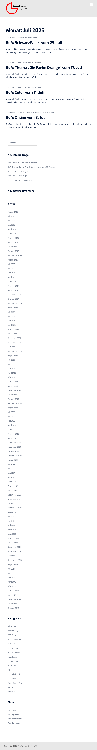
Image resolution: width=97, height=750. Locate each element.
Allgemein (12, 626)
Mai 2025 (11, 273)
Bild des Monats (31, 37)
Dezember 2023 (14, 338)
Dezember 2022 (14, 390)
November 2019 (14, 551)
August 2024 (13, 308)
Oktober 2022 (13, 399)
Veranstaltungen (15, 683)
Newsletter (12, 657)
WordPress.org (14, 723)
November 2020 (14, 499)
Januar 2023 (13, 386)
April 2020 (12, 530)
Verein (10, 687)
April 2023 (12, 373)
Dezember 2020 (14, 495)
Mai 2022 (11, 421)
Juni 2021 (11, 469)
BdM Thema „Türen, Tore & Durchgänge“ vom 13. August (31, 167)
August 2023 (13, 355)
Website (11, 692)
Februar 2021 (13, 486)
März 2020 (12, 534)
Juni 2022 (11, 416)
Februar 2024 (13, 329)
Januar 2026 (13, 242)
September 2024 (15, 303)
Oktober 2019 (13, 556)
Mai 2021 (11, 473)
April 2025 (12, 277)
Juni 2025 (11, 268)
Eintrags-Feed (13, 714)
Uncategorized (14, 679)
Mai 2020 (11, 525)
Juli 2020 (11, 516)
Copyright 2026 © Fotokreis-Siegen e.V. (20, 746)
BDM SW (21, 37)
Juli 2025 (11, 264)
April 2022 (12, 425)
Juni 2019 (11, 573)
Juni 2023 (11, 364)
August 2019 (13, 564)
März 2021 (12, 482)
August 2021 (13, 460)
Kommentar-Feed (15, 719)
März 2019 (12, 586)
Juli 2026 (11, 216)
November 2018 (14, 604)
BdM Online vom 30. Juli (18, 176)
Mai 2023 (11, 368)
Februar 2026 (13, 238)
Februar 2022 (13, 434)
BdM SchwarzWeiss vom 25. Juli (34, 42)
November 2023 (14, 342)
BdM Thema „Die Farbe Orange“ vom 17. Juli (44, 67)
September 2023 (15, 351)
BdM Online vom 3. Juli (26, 117)
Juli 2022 (11, 412)
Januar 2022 (13, 438)
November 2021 (14, 447)
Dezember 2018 (14, 599)
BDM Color (22, 87)
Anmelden (12, 710)
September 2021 (15, 456)
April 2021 (12, 477)
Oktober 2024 (13, 299)
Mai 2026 (11, 225)
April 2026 (12, 229)
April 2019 (12, 582)
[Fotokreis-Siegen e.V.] (17, 8)
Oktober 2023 (13, 347)
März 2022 (12, 429)
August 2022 (13, 408)
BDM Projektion (24, 112)
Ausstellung (13, 631)
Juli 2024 (11, 312)
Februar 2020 (13, 538)
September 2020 (15, 508)
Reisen (10, 670)
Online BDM (49, 112)
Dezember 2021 (14, 442)
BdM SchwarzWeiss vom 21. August (22, 163)
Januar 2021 (13, 490)
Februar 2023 (13, 382)
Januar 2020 (13, 543)
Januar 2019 (13, 595)
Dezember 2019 (14, 547)
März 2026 (12, 234)
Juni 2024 (11, 316)
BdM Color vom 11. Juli (25, 92)
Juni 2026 (11, 221)
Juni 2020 (11, 521)
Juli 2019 (11, 569)
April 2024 (12, 325)
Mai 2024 (11, 321)
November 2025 (14, 247)
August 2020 (13, 512)
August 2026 (13, 212)
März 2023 (12, 377)
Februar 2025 (13, 286)
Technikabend (14, 674)
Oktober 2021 (13, 451)
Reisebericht (13, 665)
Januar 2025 (13, 290)
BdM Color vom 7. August (18, 171)
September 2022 (15, 403)
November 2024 (14, 295)
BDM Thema (22, 62)
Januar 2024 (13, 334)
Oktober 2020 (13, 503)
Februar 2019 (13, 590)
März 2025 (12, 281)
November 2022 (14, 395)
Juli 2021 (11, 464)
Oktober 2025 (13, 251)
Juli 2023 (11, 360)
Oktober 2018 (13, 608)
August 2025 (13, 260)
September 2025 (15, 255)
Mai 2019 (11, 577)
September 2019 (15, 560)
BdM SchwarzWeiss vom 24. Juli (21, 180)
